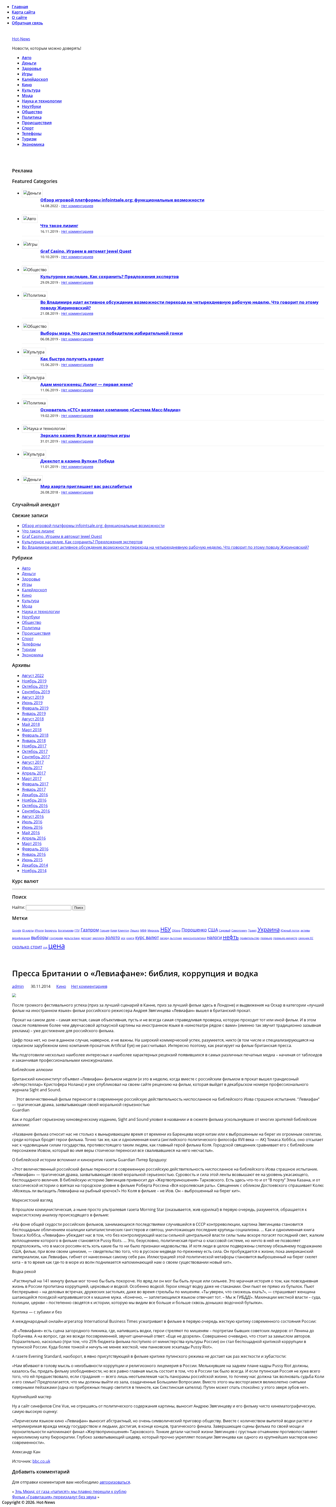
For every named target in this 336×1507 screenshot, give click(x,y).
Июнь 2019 (32, 702)
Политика (32, 117)
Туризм (29, 139)
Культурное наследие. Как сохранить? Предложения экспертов (109, 276)
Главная (20, 6)
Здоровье (31, 68)
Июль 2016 (32, 822)
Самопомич (239, 930)
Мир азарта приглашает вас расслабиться (86, 486)
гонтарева (56, 938)
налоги (214, 937)
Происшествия (37, 122)
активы (305, 930)
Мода (27, 95)
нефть (231, 937)
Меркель (153, 930)
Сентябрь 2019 (36, 692)
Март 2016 (32, 843)
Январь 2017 (34, 789)
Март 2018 (32, 729)
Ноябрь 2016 (34, 800)
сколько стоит (27, 947)
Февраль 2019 (35, 708)
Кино (27, 84)
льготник (176, 938)
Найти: (18, 907)
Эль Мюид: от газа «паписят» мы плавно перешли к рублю (70, 1491)
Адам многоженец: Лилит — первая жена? (86, 384)
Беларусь (51, 930)
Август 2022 (33, 675)
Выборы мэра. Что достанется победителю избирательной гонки (111, 333)
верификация (21, 938)
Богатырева (66, 930)
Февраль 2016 (35, 849)
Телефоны (32, 133)
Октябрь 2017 (35, 751)
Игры (27, 74)
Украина (269, 929)
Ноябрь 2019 (34, 681)
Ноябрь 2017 (34, 746)
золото (112, 937)
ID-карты (28, 930)
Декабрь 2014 (35, 865)
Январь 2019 (34, 713)
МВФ (143, 930)
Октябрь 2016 (35, 805)
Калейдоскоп (35, 79)
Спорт (28, 128)
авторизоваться (115, 1482)
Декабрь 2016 (35, 794)
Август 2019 (33, 697)
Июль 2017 (32, 767)
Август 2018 (33, 719)
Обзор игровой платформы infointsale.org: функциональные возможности (122, 200)
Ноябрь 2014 (34, 870)
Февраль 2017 (35, 784)
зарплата (98, 938)
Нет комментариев (77, 205)
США (213, 930)
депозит (86, 938)
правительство (250, 938)
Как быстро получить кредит (72, 359)
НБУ (165, 929)
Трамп (252, 930)
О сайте (19, 17)
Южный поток (290, 930)
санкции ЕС (305, 938)
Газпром (90, 930)
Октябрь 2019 (35, 686)
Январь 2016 (34, 854)
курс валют (147, 937)
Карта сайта (23, 12)
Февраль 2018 (35, 735)
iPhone (39, 930)
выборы (39, 937)
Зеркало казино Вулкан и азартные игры (85, 435)
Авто (26, 57)
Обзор (176, 930)
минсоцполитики (194, 938)
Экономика (33, 144)
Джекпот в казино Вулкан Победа (77, 461)
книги (130, 938)
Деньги (29, 63)
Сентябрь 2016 (36, 811)
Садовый (224, 930)
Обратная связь (27, 23)
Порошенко (194, 930)
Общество (32, 112)
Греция (104, 930)
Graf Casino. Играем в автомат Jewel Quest (85, 251)
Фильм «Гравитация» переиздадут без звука (54, 1497)
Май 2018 (31, 724)
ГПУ (77, 930)
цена (56, 946)
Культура (31, 90)
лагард (164, 938)
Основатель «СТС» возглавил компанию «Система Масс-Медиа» (110, 410)
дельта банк (72, 938)
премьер (266, 938)
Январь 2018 (34, 740)
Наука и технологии (42, 101)
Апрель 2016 (34, 838)
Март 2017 (32, 778)
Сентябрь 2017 (36, 757)
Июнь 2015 (32, 859)
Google (16, 930)
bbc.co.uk (41, 1461)
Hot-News (21, 39)
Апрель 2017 (34, 773)
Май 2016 (31, 832)
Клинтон (123, 930)
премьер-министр (285, 938)
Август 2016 (33, 816)
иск (123, 938)
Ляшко (134, 930)
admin (18, 986)
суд (45, 947)
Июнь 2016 (32, 827)
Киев (113, 930)
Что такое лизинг (59, 225)
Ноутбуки (31, 106)
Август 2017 (33, 762)
